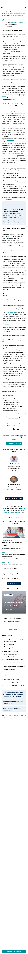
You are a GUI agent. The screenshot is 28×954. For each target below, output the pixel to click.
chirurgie (11, 365)
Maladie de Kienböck (9, 669)
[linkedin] (14, 429)
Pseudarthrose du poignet (11, 654)
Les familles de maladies (12, 11)
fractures (4, 96)
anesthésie (19, 350)
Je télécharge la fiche (13, 418)
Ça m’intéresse (8, 609)
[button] (2, 7)
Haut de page (19, 413)
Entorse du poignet (9, 644)
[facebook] (10, 429)
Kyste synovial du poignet (11, 651)
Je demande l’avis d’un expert (14, 951)
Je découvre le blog (12, 583)
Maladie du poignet (6, 15)
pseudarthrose (10, 140)
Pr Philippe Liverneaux (17, 22)
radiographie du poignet (11, 312)
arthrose (13, 141)
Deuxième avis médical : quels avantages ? (12, 544)
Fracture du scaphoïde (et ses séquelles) (14, 666)
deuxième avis (6, 113)
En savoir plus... (14, 439)
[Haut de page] (25, 414)
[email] (18, 429)
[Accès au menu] (25, 2)
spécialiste (9, 236)
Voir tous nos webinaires (11, 629)
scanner (7, 324)
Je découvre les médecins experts (14, 498)
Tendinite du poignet (9, 656)
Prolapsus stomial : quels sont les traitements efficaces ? (13, 574)
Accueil (3, 11)
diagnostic (4, 117)
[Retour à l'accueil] (3, 2)
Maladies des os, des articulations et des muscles (13, 13)
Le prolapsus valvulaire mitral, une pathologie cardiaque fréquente (14, 555)
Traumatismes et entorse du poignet (13, 659)
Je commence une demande (14, 443)
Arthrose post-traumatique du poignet (14, 639)
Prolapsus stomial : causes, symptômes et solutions (12, 565)
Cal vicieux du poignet (10, 641)
